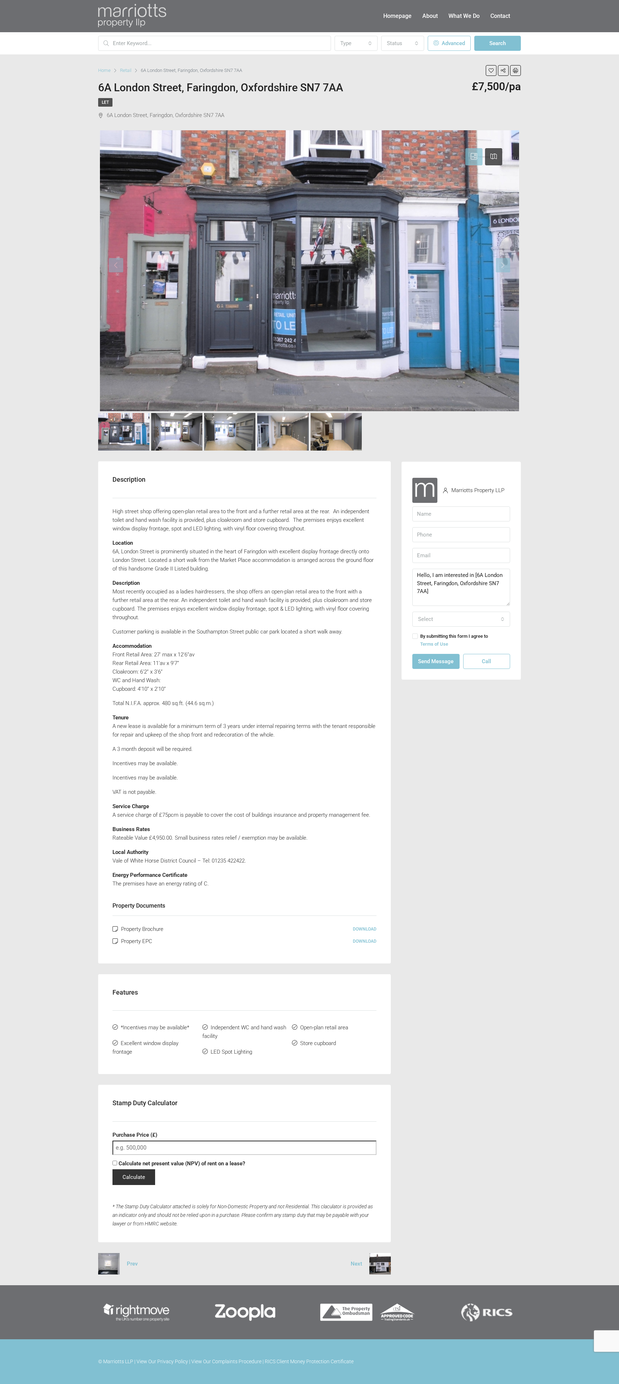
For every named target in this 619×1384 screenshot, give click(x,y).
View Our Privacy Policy (162, 1361)
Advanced (452, 43)
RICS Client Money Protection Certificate (309, 1361)
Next (356, 1264)
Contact (500, 16)
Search (497, 43)
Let (105, 102)
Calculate (134, 1177)
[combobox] (356, 43)
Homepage (397, 16)
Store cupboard (318, 1043)
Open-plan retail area (324, 1027)
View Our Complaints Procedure (226, 1361)
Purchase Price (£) (134, 1135)
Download (364, 929)
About (430, 16)
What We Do (464, 16)
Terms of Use (434, 644)
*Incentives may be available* (155, 1027)
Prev (132, 1264)
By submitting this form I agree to (454, 640)
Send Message (436, 661)
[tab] (474, 156)
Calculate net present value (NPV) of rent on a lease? (181, 1163)
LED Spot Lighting (231, 1052)
